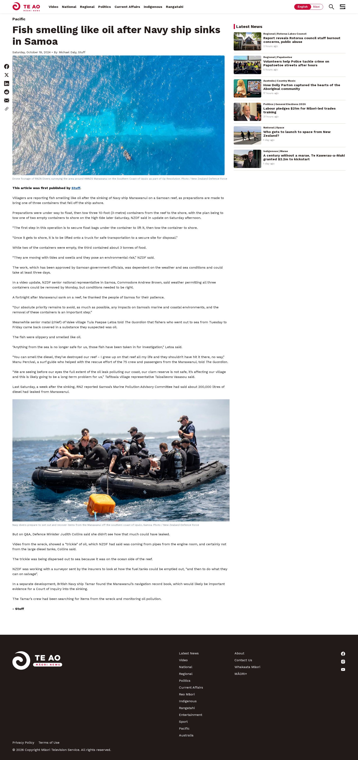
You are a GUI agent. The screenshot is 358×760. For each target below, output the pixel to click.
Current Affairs (127, 7)
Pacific (18, 19)
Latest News (189, 653)
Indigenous (153, 7)
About (239, 653)
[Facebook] (318, 653)
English (303, 6)
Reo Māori (187, 694)
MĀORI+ (241, 674)
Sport (183, 722)
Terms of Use (48, 742)
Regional (87, 7)
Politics (104, 7)
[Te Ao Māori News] (37, 694)
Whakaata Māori (247, 667)
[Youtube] (318, 669)
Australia (186, 735)
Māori (316, 6)
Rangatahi (174, 7)
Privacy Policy (23, 742)
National (69, 7)
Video (53, 7)
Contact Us (243, 660)
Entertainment (190, 715)
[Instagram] (318, 661)
